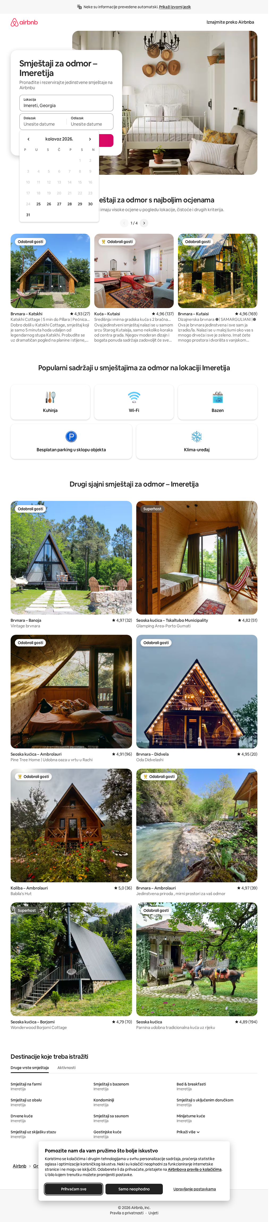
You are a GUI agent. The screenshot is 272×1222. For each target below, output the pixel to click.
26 (49, 204)
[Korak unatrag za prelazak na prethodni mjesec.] (28, 139)
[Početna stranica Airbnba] (24, 22)
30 (90, 204)
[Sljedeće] (144, 223)
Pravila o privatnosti (126, 1213)
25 (38, 204)
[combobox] (66, 105)
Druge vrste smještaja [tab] (30, 1067)
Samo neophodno (134, 1189)
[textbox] (43, 124)
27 (59, 204)
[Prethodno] (124, 223)
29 (80, 204)
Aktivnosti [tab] (66, 1067)
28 (69, 204)
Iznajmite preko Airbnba (230, 22)
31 (28, 214)
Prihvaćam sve (73, 1189)
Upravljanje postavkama (194, 1189)
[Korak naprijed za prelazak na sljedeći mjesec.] (89, 139)
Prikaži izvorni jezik (175, 7)
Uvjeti (153, 1213)
